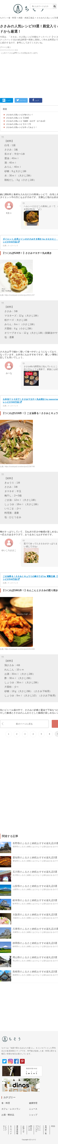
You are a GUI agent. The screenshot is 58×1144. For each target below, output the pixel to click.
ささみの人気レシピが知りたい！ (19, 115)
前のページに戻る (24, 724)
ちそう (3, 18)
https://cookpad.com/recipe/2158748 (20, 466)
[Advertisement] (29, 50)
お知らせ (23, 1129)
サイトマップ (5, 1128)
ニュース (33, 1109)
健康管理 (33, 1103)
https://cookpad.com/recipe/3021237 (20, 295)
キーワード (11, 1130)
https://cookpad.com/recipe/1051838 (20, 649)
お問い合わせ (30, 1128)
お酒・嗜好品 (7, 1115)
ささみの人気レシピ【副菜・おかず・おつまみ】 (26, 121)
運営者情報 (17, 1130)
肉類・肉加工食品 (26, 18)
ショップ (33, 1115)
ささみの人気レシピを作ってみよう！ (21, 127)
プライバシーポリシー (38, 1129)
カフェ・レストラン (10, 1109)
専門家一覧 (46, 1130)
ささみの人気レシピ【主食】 (18, 118)
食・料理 (12, 18)
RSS (53, 1126)
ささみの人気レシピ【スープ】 (19, 124)
